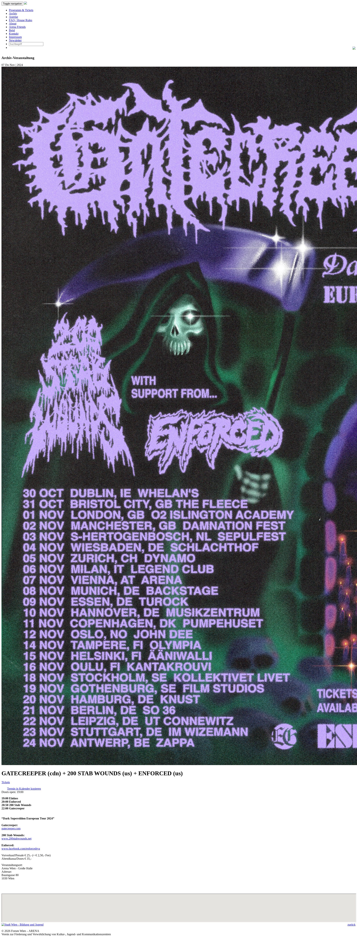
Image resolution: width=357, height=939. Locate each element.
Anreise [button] (13, 16)
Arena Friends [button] (17, 26)
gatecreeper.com (10, 828)
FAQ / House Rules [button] (20, 20)
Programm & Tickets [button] (21, 10)
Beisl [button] (12, 30)
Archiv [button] (13, 13)
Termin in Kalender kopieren (24, 788)
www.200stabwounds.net (16, 838)
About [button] (12, 23)
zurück (352, 924)
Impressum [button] (15, 37)
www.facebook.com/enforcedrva (20, 848)
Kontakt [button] (13, 33)
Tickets (5, 782)
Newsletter (15, 40)
